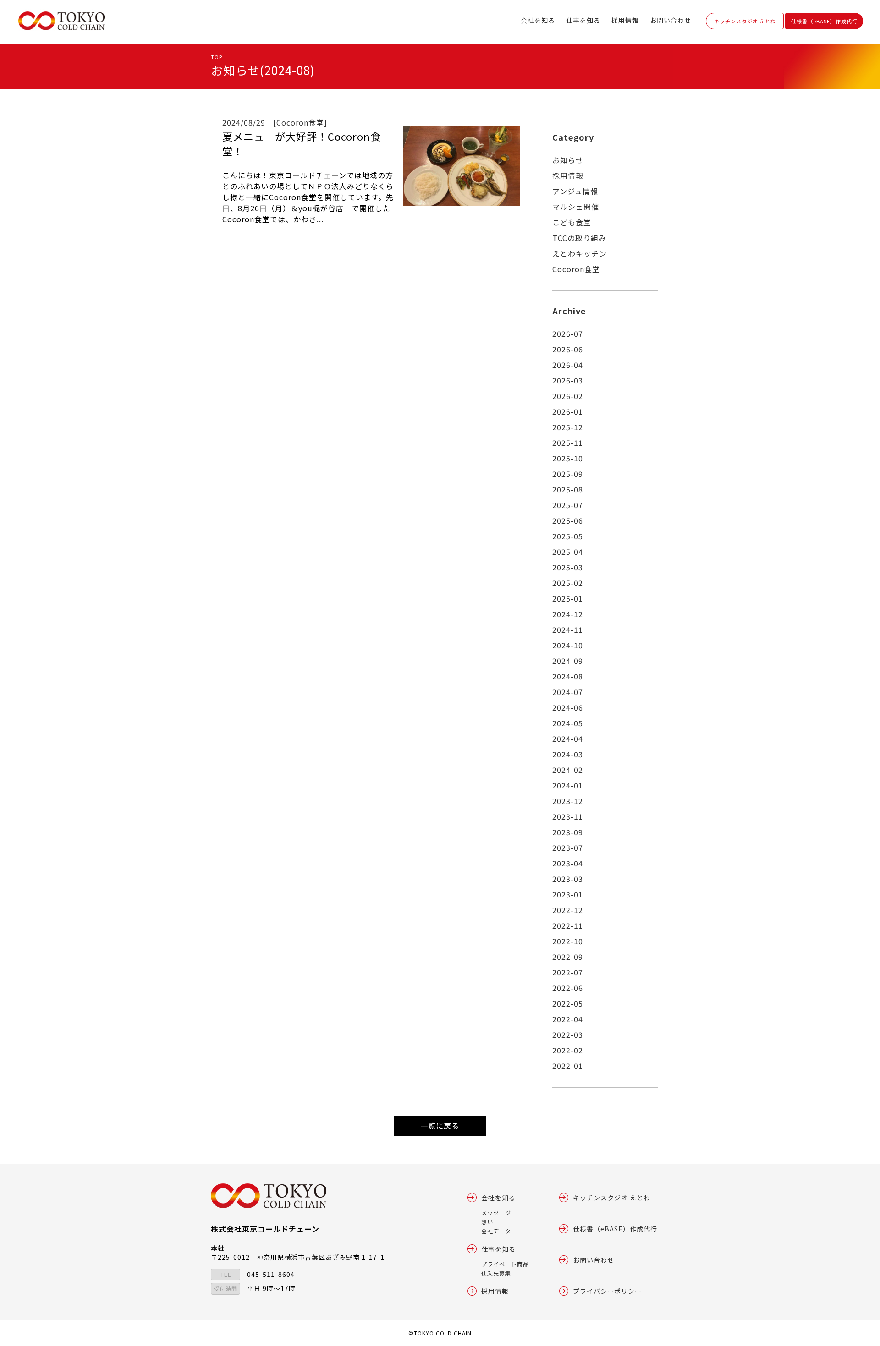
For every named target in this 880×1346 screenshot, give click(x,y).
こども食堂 (571, 222)
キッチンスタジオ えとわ (745, 21)
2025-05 (567, 536)
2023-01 (567, 894)
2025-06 (567, 520)
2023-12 (567, 800)
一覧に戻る (439, 1125)
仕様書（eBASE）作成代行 (824, 21)
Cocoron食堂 (576, 268)
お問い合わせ (670, 20)
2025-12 (567, 426)
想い (487, 1222)
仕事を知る (583, 20)
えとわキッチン (579, 253)
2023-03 (567, 878)
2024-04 (567, 738)
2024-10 (567, 645)
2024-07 (567, 691)
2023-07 (567, 847)
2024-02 (567, 769)
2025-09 (567, 473)
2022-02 (567, 1050)
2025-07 (567, 504)
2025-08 (567, 489)
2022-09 (567, 956)
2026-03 (567, 380)
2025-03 (567, 567)
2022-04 (567, 1018)
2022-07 (567, 972)
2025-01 (567, 598)
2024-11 (567, 629)
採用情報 (625, 20)
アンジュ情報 (575, 191)
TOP (216, 56)
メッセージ (496, 1212)
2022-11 (567, 925)
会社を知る (538, 20)
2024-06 (567, 707)
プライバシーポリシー (607, 1291)
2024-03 (567, 754)
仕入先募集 (496, 1273)
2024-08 (567, 676)
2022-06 (567, 987)
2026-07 (567, 333)
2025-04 (567, 551)
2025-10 (567, 458)
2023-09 (567, 831)
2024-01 (567, 785)
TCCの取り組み (579, 237)
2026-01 (567, 411)
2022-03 (567, 1034)
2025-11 (567, 442)
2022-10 (567, 941)
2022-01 (567, 1065)
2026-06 (567, 349)
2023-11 (567, 816)
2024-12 (567, 613)
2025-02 (567, 582)
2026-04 (567, 364)
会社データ (496, 1231)
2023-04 (567, 863)
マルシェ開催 (575, 206)
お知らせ (567, 159)
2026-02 (567, 395)
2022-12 (567, 909)
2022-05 (567, 1003)
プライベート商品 (505, 1264)
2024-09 (567, 660)
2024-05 (567, 722)
